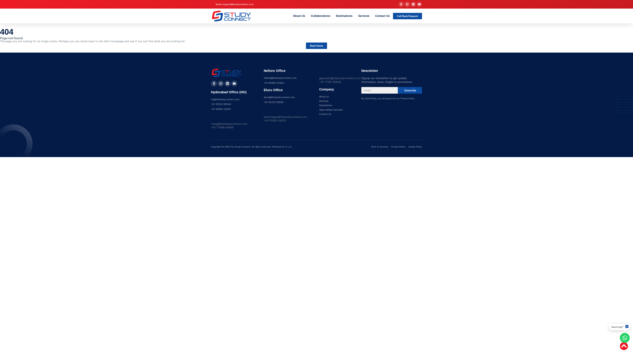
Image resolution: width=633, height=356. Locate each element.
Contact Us (382, 15)
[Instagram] (407, 4)
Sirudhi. (289, 146)
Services (363, 15)
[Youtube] (419, 4)
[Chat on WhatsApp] (625, 338)
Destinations (344, 15)
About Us (299, 15)
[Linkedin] (413, 4)
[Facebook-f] (401, 4)
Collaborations (320, 15)
